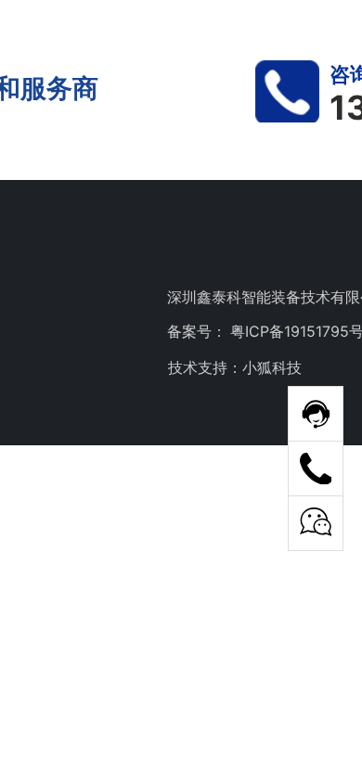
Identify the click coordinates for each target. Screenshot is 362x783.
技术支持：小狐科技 (235, 367)
